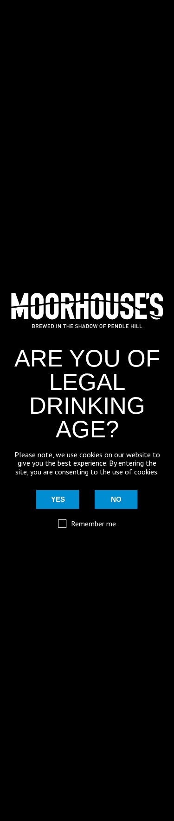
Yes (58, 499)
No (116, 499)
